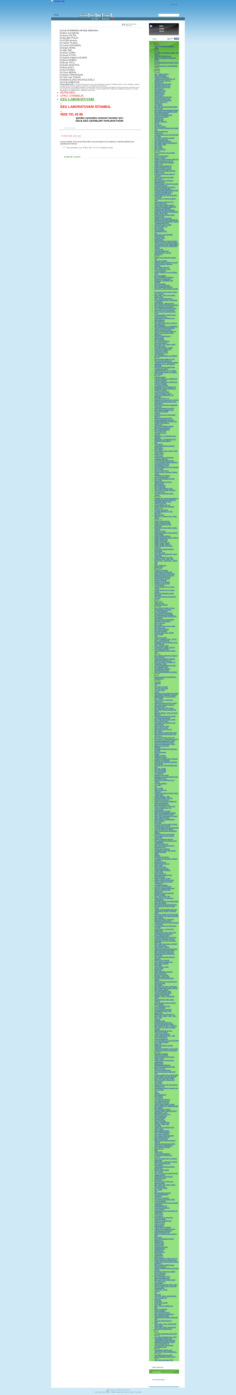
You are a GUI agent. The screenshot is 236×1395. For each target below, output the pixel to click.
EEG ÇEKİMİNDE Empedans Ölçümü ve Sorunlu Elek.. (164, 278)
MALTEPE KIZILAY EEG (162, 87)
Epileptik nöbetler (160, 377)
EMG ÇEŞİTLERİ (160, 973)
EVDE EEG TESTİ (160, 664)
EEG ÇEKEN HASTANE (162, 1147)
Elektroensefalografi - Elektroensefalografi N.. (162, 804)
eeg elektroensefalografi (162, 718)
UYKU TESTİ (158, 1214)
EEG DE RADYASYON (162, 1312)
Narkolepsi (158, 1196)
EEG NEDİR (158, 449)
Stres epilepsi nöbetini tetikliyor (164, 205)
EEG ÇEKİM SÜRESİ (161, 1042)
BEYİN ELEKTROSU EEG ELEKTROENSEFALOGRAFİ (164, 1023)
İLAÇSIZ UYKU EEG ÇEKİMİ (164, 633)
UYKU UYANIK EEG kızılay (163, 557)
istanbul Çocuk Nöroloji (162, 582)
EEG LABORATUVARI (77, 99)
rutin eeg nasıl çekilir (161, 688)
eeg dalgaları (158, 1283)
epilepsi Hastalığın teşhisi (162, 167)
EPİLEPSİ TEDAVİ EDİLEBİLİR (164, 328)
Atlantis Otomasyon (160, 102)
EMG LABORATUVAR (161, 1131)
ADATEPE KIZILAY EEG (162, 99)
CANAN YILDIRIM (160, 390)
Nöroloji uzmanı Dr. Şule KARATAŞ (165, 66)
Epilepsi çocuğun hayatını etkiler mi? (166, 159)
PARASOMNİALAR (160, 1206)
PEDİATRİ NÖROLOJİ (161, 864)
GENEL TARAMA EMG (162, 1122)
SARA (156, 854)
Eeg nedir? (158, 1304)
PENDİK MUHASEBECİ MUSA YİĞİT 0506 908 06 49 (164, 1342)
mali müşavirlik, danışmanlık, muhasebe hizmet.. (163, 1346)
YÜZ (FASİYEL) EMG (161, 967)
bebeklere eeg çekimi (161, 775)
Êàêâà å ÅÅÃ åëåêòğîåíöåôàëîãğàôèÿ (162, 1064)
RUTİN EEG (158, 955)
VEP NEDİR (158, 985)
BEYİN (156, 123)
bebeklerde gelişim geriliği (162, 225)
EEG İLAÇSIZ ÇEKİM (161, 629)
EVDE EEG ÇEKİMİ (160, 605)
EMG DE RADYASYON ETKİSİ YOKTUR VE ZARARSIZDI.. (164, 1144)
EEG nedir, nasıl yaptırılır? (163, 729)
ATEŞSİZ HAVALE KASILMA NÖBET (166, 901)
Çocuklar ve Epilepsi (161, 510)
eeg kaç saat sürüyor (161, 470)
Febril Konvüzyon (160, 862)
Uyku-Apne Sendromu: (162, 1208)
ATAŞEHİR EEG (159, 1248)
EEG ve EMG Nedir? (161, 721)
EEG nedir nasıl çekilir (161, 726)
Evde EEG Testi (159, 552)
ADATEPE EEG (159, 92)
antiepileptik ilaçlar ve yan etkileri (165, 370)
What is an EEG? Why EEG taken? (166, 1085)
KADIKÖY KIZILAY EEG (162, 85)
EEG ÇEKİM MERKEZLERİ (163, 488)
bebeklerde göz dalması (162, 475)
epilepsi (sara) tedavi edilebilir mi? (165, 801)
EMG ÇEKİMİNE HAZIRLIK (163, 972)
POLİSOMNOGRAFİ (161, 1194)
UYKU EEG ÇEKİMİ (161, 351)
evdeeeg (157, 413)
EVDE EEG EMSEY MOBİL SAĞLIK (166, 538)
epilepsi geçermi (159, 1175)
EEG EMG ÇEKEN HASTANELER (165, 143)
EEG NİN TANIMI (160, 769)
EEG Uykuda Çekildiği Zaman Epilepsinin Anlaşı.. (164, 1265)
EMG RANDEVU (160, 485)
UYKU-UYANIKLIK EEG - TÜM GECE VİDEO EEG (164, 1036)
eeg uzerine (156, 1372)
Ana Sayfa (83, 15)
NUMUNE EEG (159, 1086)
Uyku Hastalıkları (160, 1201)
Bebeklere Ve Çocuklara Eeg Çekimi (166, 693)
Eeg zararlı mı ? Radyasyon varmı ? (166, 739)
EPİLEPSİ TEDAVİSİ (161, 570)
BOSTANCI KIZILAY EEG (162, 84)
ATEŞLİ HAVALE (159, 1311)
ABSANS (157, 855)
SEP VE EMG (158, 1129)
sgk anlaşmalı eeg (160, 433)
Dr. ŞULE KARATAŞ (161, 611)
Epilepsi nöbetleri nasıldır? (163, 169)
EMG (156, 1150)
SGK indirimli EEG (160, 1094)
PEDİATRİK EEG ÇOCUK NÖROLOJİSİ (163, 482)
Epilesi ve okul (159, 603)
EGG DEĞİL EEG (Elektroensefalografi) (161, 867)
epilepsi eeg (158, 425)
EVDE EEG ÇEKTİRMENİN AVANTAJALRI (163, 235)
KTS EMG (157, 1126)
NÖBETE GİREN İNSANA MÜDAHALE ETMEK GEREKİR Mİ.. (166, 219)
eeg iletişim (158, 125)
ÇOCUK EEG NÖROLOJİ (163, 1155)
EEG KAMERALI (159, 1008)
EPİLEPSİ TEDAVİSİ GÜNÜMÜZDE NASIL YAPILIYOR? (166, 212)
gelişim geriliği (158, 338)
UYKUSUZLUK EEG (161, 352)
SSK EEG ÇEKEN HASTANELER (165, 1296)
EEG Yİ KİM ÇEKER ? (161, 74)
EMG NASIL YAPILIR (161, 963)
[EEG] (153, 26)
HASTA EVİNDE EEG (161, 844)
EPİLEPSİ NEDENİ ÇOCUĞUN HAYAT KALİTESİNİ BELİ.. (164, 188)
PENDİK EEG (158, 120)
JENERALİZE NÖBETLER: (163, 572)
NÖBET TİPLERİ (160, 755)
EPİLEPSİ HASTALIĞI (161, 857)
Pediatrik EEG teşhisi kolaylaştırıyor (166, 498)
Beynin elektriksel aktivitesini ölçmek (166, 110)
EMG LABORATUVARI (161, 818)
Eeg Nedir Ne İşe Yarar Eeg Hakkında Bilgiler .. (163, 1218)
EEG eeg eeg (158, 1149)
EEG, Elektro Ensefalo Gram (163, 410)
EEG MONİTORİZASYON (163, 1329)
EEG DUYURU (159, 230)
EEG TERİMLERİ (160, 565)
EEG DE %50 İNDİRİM (162, 285)
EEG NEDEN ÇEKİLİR (161, 947)
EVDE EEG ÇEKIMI (160, 1303)
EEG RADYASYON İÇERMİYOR (165, 597)
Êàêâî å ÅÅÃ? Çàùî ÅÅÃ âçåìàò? (165, 1076)
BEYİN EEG (158, 1180)
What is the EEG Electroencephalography (162, 1069)
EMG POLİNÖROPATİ (161, 995)
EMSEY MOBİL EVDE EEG (163, 546)
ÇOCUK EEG (158, 249)
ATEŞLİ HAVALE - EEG (162, 796)
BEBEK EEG (158, 567)
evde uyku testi (159, 1224)
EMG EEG (157, 942)
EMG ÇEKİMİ (158, 469)
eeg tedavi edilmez (160, 783)
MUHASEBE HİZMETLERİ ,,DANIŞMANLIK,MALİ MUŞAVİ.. (165, 1339)
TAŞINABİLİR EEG (160, 231)
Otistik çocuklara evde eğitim (164, 177)
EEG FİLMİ (158, 480)
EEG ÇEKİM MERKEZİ (162, 341)
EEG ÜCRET (158, 148)
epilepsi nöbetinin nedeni (162, 878)
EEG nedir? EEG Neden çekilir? (164, 719)
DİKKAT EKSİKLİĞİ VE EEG (163, 1045)
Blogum (161, 31)
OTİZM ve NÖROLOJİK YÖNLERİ (166, 759)
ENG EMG (158, 965)
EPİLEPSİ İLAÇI (159, 877)
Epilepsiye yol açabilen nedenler (164, 171)
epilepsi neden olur (160, 790)
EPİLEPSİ (157, 1047)
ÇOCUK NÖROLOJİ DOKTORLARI (79, 25)
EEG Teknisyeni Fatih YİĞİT (163, 1360)
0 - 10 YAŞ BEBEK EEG (162, 1006)
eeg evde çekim (159, 690)
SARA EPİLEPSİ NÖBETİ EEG (164, 950)
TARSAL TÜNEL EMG (161, 1124)
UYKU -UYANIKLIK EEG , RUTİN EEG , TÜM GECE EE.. (165, 640)
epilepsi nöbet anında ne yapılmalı (165, 372)
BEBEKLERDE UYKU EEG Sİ (164, 1014)
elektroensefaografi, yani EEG (164, 408)
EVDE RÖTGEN (159, 531)
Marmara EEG (159, 515)
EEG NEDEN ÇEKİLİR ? (162, 669)
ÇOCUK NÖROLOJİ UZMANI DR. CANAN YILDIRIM (165, 379)
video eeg (157, 791)
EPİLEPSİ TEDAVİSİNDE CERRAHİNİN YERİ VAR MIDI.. (164, 209)
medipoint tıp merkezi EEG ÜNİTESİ (166, 400)
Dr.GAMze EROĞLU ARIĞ (163, 1355)
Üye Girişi (173, 4)
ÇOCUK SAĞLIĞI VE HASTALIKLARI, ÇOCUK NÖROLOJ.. (162, 252)
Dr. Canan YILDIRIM (161, 385)
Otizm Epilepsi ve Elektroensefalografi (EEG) (163, 874)
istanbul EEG (158, 1255)
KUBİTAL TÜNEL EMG (162, 977)
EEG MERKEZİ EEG (161, 667)
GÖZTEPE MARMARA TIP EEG (165, 665)
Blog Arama (105, 19)
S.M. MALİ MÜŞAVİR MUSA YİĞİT (165, 1334)
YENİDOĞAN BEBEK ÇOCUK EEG (166, 1049)
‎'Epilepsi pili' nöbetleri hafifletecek (165, 207)
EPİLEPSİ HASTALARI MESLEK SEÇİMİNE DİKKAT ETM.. (165, 500)
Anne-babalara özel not (162, 505)
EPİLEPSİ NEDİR (160, 852)
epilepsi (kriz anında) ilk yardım (164, 1229)
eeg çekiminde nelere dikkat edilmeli (166, 244)
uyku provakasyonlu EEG (163, 1009)
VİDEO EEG (158, 1152)
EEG (156, 130)
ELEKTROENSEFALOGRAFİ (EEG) (166, 62)
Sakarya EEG (159, 1245)
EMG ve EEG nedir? (161, 728)
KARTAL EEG (159, 118)
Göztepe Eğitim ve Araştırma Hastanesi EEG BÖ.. (163, 458)
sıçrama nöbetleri (160, 271)
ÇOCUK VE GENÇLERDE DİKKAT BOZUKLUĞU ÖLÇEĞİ (166, 825)
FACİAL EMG (158, 968)
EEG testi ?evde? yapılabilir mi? (164, 662)
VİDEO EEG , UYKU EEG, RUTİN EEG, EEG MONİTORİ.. (165, 1162)
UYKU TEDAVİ (159, 1209)
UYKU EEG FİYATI (160, 637)
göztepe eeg (158, 456)
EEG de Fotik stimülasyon (163, 361)
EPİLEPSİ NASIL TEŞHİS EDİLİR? (165, 241)
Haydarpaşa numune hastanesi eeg (166, 1088)
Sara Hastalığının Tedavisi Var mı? (165, 1258)
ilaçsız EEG (158, 624)
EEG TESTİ (158, 601)
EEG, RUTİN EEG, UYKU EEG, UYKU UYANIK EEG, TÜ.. (164, 807)
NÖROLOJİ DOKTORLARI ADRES (166, 243)
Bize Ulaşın (106, 1392)
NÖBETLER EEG (160, 503)
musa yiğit (157, 1044)
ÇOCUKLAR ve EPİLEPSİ (163, 1230)
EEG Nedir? (158, 731)
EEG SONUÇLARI (160, 1116)
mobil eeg (157, 683)
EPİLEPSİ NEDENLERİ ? (162, 336)
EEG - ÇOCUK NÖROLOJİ (163, 1306)
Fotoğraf (106, 15)
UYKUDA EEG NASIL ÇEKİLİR (164, 647)
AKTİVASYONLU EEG (161, 670)
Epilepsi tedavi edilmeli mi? (163, 166)
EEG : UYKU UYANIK (161, 646)
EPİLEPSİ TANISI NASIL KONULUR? (162, 890)
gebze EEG (158, 1253)
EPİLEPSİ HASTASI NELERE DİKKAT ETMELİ (164, 894)
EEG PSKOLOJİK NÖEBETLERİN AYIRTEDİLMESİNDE (165, 112)
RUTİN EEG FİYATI (160, 1188)
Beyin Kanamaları (160, 752)
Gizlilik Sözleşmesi (117, 1392)
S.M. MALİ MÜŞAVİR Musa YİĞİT (165, 1337)
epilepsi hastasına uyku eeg (163, 839)
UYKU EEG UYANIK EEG (162, 349)
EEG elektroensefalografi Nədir (164, 1067)
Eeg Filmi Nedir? (159, 1275)
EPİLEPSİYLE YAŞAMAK (162, 1227)
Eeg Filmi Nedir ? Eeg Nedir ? (164, 307)
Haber (92, 15)
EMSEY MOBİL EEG (161, 539)
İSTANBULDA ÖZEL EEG (162, 1011)
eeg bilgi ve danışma (161, 139)
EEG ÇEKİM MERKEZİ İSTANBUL (165, 356)
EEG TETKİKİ (159, 1090)
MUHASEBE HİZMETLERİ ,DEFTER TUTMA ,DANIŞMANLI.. (165, 1351)
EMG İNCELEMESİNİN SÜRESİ (165, 813)
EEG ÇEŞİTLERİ (160, 149)
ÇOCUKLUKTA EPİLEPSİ (162, 886)
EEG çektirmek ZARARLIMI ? (164, 1314)
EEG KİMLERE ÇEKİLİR (162, 1109)
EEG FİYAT (158, 146)
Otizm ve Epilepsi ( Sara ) (162, 393)
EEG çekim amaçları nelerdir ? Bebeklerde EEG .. (164, 705)
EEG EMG (157, 823)
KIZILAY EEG (158, 82)
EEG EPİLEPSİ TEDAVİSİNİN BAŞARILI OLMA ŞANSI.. (164, 620)
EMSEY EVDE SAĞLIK (162, 521)
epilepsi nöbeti (159, 1058)
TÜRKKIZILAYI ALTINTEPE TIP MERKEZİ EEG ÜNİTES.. (164, 79)
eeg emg (157, 598)
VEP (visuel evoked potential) (164, 1135)
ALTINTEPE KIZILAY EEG (163, 97)
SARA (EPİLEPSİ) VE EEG (163, 1031)
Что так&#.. (158, 1083)
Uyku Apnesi (158, 1216)
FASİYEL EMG (159, 1119)
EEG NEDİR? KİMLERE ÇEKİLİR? (165, 655)
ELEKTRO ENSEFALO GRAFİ (164, 939)
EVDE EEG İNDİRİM (161, 411)
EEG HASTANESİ (160, 903)
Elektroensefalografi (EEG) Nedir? (165, 703)
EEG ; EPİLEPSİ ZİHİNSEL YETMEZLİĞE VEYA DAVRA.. (164, 614)
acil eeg (157, 1291)
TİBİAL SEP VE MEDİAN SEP (164, 1127)
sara (155, 1091)
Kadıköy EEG (158, 454)
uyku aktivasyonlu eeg (161, 1101)
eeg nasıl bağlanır (160, 275)
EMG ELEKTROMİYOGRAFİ (164, 814)
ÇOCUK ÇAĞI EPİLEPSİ (162, 194)
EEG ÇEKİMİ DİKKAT (161, 156)
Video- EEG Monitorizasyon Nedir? (166, 816)
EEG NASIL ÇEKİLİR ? (162, 649)
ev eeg (156, 692)
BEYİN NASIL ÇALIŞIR (162, 578)
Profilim (161, 28)
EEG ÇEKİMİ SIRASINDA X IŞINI (165, 308)
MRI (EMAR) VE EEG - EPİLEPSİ (165, 1026)
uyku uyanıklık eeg (160, 1298)
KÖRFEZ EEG (159, 1244)
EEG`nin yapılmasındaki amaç (164, 888)
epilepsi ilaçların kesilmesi (162, 329)
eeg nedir (157, 682)
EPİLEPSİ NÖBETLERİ (162, 1232)
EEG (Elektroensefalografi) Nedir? (165, 732)
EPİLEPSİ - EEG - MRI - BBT (164, 559)
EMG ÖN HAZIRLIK (161, 1139)
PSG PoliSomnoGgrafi (161, 267)
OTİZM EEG (158, 924)
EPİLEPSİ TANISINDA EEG (163, 115)
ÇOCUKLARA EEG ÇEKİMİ (163, 348)
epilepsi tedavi (159, 1226)
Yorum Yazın (72, 157)
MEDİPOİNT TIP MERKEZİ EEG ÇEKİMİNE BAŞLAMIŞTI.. (165, 440)
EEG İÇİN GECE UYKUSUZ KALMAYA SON (163, 181)
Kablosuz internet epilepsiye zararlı (166, 262)
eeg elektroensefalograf (162, 1099)
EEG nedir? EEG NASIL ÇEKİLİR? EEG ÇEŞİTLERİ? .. (165, 944)
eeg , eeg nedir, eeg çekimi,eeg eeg (166, 1173)
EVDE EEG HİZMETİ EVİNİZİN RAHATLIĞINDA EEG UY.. (164, 659)
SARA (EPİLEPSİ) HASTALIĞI (164, 1057)
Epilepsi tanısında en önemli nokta (165, 1050)
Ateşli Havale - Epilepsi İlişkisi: (164, 303)
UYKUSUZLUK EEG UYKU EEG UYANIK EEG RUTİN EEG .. (165, 933)
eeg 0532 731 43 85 (161, 687)
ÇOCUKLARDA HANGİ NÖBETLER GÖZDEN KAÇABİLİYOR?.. (166, 191)
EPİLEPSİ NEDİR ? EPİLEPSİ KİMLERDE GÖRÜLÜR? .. (164, 920)
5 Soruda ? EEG (159, 238)
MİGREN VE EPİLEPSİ (162, 760)
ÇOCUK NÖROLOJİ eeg (162, 56)
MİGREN (157, 747)
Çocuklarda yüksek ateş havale (164, 850)
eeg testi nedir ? (159, 492)
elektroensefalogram (161, 131)
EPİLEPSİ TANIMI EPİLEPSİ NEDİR (166, 914)
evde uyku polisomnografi (162, 1221)
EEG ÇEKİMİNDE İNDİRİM (163, 287)
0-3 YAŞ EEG (158, 773)
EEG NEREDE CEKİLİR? (162, 141)
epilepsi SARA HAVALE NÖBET (164, 1104)
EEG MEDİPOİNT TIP (161, 398)
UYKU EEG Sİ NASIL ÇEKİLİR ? (165, 490)
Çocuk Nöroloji (159, 585)
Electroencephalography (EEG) (164, 741)
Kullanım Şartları (129, 1392)
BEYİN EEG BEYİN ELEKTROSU (165, 904)
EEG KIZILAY (158, 89)
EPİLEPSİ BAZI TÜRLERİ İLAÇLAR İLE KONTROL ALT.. (166, 184)
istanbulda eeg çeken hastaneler (165, 941)
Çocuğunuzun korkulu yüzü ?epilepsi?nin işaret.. (164, 202)
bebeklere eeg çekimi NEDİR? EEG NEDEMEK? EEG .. (166, 777)
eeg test (157, 434)
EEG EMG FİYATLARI (161, 1103)
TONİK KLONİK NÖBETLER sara (165, 909)
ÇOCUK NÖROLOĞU (161, 464)
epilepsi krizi (158, 133)
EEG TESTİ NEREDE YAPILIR (164, 479)
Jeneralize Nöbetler (160, 261)
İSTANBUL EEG (159, 1021)
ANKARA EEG (159, 1242)
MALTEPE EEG (159, 1252)
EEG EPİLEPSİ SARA (161, 1316)
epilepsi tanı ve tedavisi (162, 849)
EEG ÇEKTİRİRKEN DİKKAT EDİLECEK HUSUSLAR (164, 427)
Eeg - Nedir (158, 1190)
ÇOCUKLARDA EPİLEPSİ (163, 1321)
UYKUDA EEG (159, 354)
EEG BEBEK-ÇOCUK (161, 465)
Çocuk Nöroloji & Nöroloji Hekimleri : (166, 462)
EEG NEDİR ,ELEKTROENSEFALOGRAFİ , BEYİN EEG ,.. (164, 446)
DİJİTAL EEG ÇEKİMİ (161, 1170)
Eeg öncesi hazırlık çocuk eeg (164, 737)
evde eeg (157, 547)
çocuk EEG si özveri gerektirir (164, 310)
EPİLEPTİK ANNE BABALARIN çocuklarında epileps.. (164, 368)
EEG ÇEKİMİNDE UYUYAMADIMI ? (166, 326)
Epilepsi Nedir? (159, 172)
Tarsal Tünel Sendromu (162, 1034)
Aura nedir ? (158, 179)
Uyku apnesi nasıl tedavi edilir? (164, 1199)
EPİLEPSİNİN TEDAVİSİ (162, 870)
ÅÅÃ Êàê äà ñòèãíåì (161, 1054)
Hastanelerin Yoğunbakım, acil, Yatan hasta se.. (164, 319)
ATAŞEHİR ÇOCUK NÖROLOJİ (165, 387)
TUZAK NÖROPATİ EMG (162, 993)
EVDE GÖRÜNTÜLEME (162, 523)
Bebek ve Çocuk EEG (161, 746)
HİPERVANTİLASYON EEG (163, 1176)
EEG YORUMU (159, 657)
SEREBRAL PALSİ (160, 757)
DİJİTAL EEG (158, 872)
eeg (155, 233)
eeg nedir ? (158, 785)
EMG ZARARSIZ (160, 1117)
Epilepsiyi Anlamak (160, 580)
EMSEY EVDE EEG (160, 541)
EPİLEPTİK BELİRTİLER (162, 577)
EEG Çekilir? (158, 1171)
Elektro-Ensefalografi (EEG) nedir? (165, 1285)
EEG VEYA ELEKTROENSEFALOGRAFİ (164, 1238)
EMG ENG (158, 970)
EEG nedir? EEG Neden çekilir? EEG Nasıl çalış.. (164, 345)
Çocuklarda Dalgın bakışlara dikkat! (166, 362)
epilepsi (156, 754)
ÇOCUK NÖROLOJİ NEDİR (163, 829)
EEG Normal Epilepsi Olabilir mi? (165, 331)
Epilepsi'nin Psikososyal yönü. (164, 575)
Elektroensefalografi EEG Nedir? (165, 716)
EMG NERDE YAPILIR (161, 1137)
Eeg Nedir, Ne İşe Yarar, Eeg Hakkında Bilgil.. (163, 1182)
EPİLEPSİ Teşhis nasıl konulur (164, 834)
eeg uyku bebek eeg (161, 1039)
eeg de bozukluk (159, 284)
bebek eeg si (158, 1240)
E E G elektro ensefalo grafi (163, 962)
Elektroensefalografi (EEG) (163, 418)
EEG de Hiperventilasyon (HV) (164, 359)
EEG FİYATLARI (159, 487)
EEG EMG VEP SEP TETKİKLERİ (165, 986)
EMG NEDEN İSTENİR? (162, 811)
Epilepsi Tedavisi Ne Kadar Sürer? (165, 1260)
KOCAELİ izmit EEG (161, 1247)
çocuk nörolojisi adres (161, 477)
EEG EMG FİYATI (160, 144)
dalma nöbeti (158, 865)
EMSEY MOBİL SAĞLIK (162, 536)
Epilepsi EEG (158, 239)
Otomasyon (158, 103)
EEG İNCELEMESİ (160, 631)
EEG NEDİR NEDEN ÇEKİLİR (164, 138)
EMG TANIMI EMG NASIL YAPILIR (166, 988)
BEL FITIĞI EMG (160, 1121)
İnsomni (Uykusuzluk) (161, 1198)
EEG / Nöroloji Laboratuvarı (163, 298)
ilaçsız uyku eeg (159, 623)
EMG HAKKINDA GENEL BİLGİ (164, 1357)
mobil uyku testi (159, 1222)
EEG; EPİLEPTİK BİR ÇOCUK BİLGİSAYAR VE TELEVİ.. (164, 609)
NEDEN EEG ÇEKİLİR (161, 960)
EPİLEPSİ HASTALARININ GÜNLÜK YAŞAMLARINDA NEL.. (166, 222)
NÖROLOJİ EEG (160, 1178)
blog (56, 15)
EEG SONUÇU (159, 821)
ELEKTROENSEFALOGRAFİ (164, 742)
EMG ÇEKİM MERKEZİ (162, 1132)
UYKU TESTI (158, 1098)
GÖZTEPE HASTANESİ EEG (164, 461)
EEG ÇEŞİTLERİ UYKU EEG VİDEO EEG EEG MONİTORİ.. (164, 953)
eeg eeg (157, 69)
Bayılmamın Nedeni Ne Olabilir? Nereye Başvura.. (164, 1272)
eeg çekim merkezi (160, 343)
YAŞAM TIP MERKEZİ (161, 77)
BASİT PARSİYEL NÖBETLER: (164, 574)
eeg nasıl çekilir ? (160, 126)
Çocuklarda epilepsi (160, 885)
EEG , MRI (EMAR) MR (162, 896)
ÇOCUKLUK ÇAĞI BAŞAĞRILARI (165, 765)
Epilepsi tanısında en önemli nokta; (165, 949)
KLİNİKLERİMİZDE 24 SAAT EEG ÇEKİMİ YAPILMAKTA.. (165, 422)
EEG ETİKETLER (160, 431)
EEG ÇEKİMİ (158, 228)
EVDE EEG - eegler (160, 1289)
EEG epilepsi (158, 374)
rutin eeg (157, 1019)
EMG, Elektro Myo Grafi (162, 269)
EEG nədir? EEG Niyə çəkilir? (164, 1078)
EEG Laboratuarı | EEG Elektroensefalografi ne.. (162, 1277)
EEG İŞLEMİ (158, 108)
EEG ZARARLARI (160, 76)
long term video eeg (160, 226)
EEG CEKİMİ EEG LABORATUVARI (166, 1106)
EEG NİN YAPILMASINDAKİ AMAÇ (166, 107)
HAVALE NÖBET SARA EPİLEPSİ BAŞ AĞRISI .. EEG (165, 1112)
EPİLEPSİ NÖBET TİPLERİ (163, 798)
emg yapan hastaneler (161, 1134)
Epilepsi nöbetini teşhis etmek (164, 880)
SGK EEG (157, 1294)
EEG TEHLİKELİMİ (160, 1309)
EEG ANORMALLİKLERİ (162, 1193)
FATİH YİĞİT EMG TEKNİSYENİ (165, 1327)
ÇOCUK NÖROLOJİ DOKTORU (165, 937)
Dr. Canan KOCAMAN (161, 392)
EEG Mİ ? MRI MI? (160, 121)
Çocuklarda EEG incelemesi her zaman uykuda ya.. (165, 315)
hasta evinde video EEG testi (164, 420)
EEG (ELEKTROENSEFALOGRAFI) (166, 305)
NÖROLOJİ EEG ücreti (162, 1114)
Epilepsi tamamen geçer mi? (163, 161)
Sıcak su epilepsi (160, 157)
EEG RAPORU (159, 321)
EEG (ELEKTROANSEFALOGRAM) (166, 128)
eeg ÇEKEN (158, 105)
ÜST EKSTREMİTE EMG (162, 991)
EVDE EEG (158, 1301)
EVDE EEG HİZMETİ (161, 117)
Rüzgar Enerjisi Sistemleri (162, 100)
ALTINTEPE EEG (160, 90)
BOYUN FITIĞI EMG (161, 975)
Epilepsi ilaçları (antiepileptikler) (164, 819)
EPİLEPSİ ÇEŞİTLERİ (161, 800)
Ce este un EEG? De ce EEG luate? (166, 1075)
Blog (99, 15)
